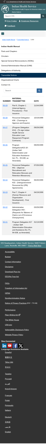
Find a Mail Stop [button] (34, 246)
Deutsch (8, 417)
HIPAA (7, 293)
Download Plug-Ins (12, 272)
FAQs (7, 283)
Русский (8, 379)
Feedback (11, 26)
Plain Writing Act (11, 315)
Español (8, 352)
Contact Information (13, 262)
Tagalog (8, 374)
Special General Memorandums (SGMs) (17, 61)
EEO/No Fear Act (12, 277)
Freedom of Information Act (16, 288)
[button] (43, 16)
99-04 (5, 180)
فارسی (7, 427)
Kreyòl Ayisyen (11, 389)
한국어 (7, 367)
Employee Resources (29, 21)
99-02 (5, 207)
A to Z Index (12, 21)
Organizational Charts (10, 80)
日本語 (7, 422)
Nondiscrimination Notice (15, 298)
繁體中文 (8, 357)
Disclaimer (9, 267)
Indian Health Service (24, 6)
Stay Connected (8, 341)
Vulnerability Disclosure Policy (17, 330)
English (8, 432)
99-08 (5, 118)
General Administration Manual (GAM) (16, 66)
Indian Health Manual (10, 46)
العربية (7, 384)
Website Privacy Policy (14, 335)
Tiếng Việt (9, 362)
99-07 (5, 127)
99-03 (5, 192)
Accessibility (10, 252)
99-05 (5, 165)
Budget (8, 257)
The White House (12, 320)
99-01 (5, 222)
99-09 (5, 105)
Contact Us (5, 85)
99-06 (5, 145)
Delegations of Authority (10, 70)
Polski (7, 400)
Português (9, 405)
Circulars (4, 56)
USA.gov (8, 325)
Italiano (8, 410)
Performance (10, 310)
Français (8, 395)
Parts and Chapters (9, 51)
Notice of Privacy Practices (15, 303)
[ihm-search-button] (39, 90)
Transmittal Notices (9, 75)
